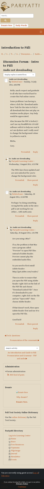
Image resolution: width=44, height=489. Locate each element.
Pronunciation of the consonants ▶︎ (24, 340)
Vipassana (15, 448)
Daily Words (21, 25)
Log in (35, 473)
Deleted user (17, 82)
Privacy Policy (22, 484)
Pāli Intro (12, 54)
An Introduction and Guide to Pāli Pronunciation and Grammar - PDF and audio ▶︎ (22, 356)
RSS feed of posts (17, 375)
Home (2, 54)
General (17, 54)
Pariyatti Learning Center (22, 161)
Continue (22, 487)
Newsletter (15, 457)
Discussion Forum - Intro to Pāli (26, 54)
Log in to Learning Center (19, 436)
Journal (14, 453)
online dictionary (19, 417)
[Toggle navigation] (41, 32)
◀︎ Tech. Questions (12, 335)
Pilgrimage (15, 451)
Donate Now (6, 25)
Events (14, 460)
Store (13, 442)
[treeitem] (22, 373)
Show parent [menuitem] (32, 180)
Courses (7, 54)
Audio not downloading (39, 54)
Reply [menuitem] (35, 152)
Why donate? (22, 397)
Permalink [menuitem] (25, 152)
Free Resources (17, 444)
